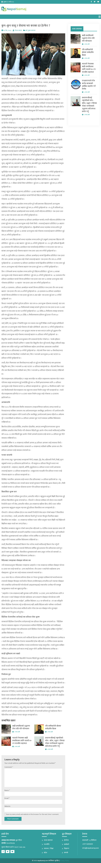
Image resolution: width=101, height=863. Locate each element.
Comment (8, 767)
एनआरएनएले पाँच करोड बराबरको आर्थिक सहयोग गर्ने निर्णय (89, 85)
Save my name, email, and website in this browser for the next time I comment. (32, 814)
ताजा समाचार (48, 840)
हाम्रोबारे (66, 844)
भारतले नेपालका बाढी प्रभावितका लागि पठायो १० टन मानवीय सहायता (21, 740)
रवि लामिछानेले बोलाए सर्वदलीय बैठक (53, 727)
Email (7, 798)
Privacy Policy (64, 860)
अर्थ (26, 30)
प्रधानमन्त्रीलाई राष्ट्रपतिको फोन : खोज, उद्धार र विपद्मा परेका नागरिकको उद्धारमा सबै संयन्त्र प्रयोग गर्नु (55, 742)
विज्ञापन (66, 848)
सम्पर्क (66, 852)
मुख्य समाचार (32, 30)
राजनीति (46, 844)
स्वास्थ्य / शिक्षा (48, 848)
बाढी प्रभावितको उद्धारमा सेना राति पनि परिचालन (21, 727)
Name (7, 790)
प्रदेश (45, 852)
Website (7, 806)
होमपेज (66, 840)
